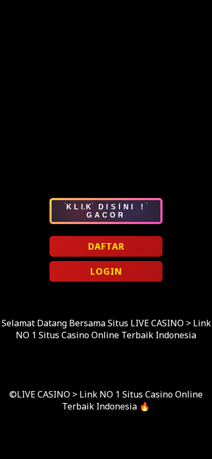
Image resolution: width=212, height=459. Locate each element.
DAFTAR (106, 246)
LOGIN (106, 271)
